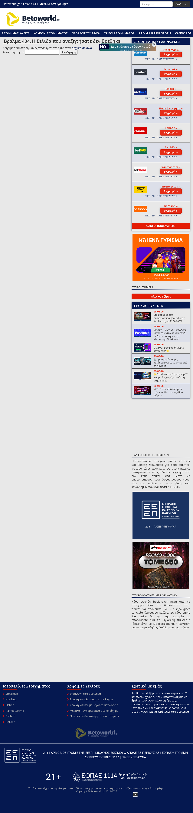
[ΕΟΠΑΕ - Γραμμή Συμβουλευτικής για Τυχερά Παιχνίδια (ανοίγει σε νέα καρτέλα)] (109, 777)
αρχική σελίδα (82, 48)
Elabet (9, 705)
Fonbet (10, 716)
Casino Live (183, 33)
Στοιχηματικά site (15, 33)
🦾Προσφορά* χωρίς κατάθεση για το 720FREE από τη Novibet (170, 362)
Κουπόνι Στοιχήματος (51, 33)
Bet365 (10, 722)
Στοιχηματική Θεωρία (155, 33)
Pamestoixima (14, 710)
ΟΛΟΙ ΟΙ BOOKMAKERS (160, 226)
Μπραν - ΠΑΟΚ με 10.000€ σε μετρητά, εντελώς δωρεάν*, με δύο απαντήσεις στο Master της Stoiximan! (170, 334)
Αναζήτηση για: (13, 52)
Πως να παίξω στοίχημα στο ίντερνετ (94, 716)
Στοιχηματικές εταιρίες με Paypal (91, 699)
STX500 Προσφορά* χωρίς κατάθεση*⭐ (169, 349)
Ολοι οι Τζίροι (161, 296)
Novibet (10, 699)
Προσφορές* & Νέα (86, 33)
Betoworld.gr (11, 4)
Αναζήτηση (181, 4)
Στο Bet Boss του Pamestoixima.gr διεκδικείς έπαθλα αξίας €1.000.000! (169, 318)
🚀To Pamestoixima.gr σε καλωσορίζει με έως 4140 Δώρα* (168, 392)
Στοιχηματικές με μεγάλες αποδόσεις (94, 705)
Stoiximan (11, 693)
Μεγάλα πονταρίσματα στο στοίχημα (94, 710)
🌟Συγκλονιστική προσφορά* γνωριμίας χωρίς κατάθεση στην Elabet (171, 377)
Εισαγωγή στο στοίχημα (85, 693)
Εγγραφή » (171, 54)
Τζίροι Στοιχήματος (119, 33)
